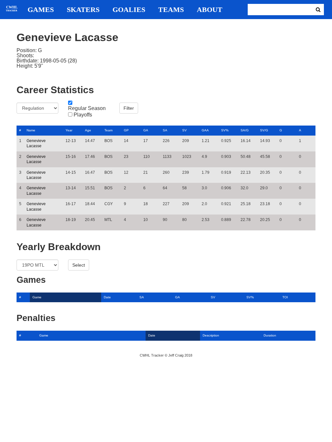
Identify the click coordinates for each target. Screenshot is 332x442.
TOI (285, 297)
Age (88, 130)
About (209, 9)
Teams (171, 9)
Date (107, 297)
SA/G (245, 130)
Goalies (129, 9)
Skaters (83, 9)
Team (108, 130)
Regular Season (87, 108)
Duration (270, 335)
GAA (205, 130)
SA (165, 130)
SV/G (264, 130)
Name (31, 130)
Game (37, 297)
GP (126, 130)
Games (41, 9)
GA (145, 130)
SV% (225, 130)
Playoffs (83, 114)
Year (68, 130)
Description (211, 335)
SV (184, 130)
